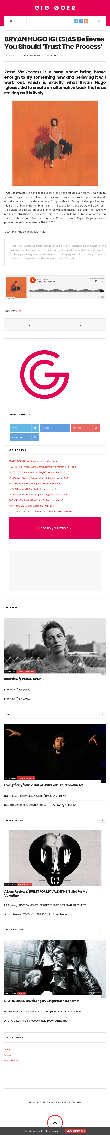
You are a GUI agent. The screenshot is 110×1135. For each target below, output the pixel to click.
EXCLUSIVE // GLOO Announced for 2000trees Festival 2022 (39, 477)
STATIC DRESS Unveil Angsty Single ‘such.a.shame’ (33, 461)
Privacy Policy (11, 1060)
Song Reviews (56, 55)
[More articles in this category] (103, 608)
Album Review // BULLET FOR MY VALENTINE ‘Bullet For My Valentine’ (45, 893)
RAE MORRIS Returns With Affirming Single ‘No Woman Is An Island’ (42, 466)
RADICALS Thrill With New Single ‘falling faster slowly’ (36, 500)
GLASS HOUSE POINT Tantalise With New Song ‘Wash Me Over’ (41, 511)
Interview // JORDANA (17, 689)
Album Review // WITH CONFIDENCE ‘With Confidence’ (35, 914)
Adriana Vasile (24, 884)
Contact (8, 1054)
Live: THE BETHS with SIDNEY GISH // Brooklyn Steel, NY (35, 796)
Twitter (16, 428)
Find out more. (53, 1131)
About (7, 1049)
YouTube (77, 428)
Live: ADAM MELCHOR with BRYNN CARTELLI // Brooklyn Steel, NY (40, 805)
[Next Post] (80, 325)
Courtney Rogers (32, 55)
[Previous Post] (29, 325)
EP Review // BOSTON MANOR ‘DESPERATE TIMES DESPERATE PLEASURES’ (45, 905)
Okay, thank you (76, 1131)
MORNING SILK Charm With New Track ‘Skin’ (32, 505)
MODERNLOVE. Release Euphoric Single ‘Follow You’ (35, 483)
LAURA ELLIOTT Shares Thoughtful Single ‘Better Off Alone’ (38, 494)
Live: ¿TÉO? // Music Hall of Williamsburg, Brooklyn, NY (43, 785)
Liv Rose (21, 994)
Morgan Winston (26, 778)
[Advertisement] (55, 571)
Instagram (17, 437)
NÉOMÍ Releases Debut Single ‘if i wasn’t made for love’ (36, 489)
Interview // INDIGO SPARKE (24, 679)
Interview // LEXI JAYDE (17, 699)
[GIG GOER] (55, 7)
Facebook (47, 428)
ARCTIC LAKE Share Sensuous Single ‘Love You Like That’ (37, 472)
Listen (18, 310)
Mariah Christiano (26, 672)
